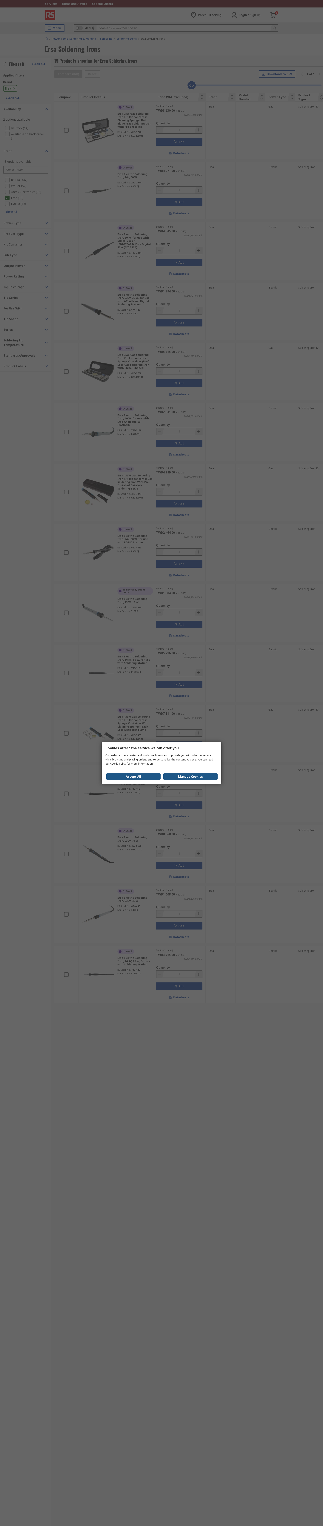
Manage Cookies (190, 776)
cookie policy (118, 763)
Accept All (133, 776)
